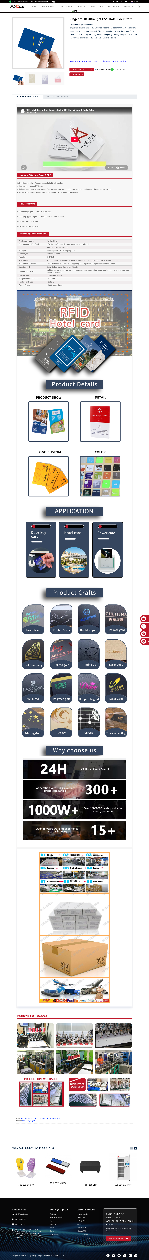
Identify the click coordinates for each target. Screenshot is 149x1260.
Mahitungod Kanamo (48, 6)
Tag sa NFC (80, 1224)
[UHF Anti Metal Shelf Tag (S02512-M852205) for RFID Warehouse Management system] (58, 1166)
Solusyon (53, 1224)
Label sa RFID (81, 1227)
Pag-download (112, 6)
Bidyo (101, 6)
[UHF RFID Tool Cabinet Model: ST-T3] (123, 1167)
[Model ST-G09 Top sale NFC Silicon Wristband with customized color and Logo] (26, 1167)
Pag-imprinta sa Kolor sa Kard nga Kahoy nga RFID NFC (41, 1118)
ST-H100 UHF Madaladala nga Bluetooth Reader (90, 1185)
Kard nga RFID (81, 1221)
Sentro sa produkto (82, 1214)
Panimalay (34, 6)
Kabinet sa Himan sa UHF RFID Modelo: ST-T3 (123, 1185)
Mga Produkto (65, 6)
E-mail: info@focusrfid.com (41, 1)
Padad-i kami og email (83, 70)
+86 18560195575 (20, 1219)
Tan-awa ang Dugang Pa (84, 1238)
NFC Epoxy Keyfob (28, 1121)
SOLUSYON (81, 6)
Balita (93, 6)
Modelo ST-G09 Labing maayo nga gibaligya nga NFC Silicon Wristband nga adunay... (26, 1185)
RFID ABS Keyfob (82, 1234)
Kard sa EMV (81, 1217)
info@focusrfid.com (104, 69)
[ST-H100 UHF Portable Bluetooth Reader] (91, 1167)
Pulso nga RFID (81, 1231)
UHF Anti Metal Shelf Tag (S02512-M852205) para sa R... (58, 1183)
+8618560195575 (120, 69)
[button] (63, 78)
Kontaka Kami (128, 6)
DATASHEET (78, 74)
